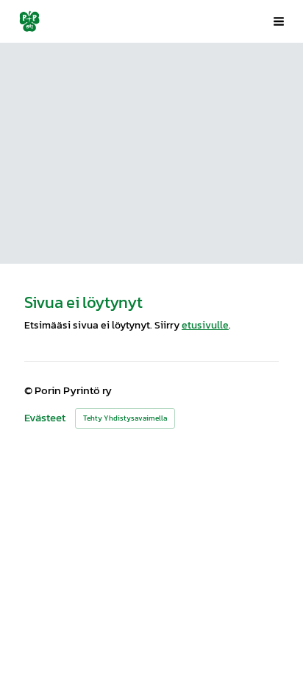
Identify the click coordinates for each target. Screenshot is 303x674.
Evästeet (44, 418)
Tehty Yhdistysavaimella (125, 418)
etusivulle (205, 324)
